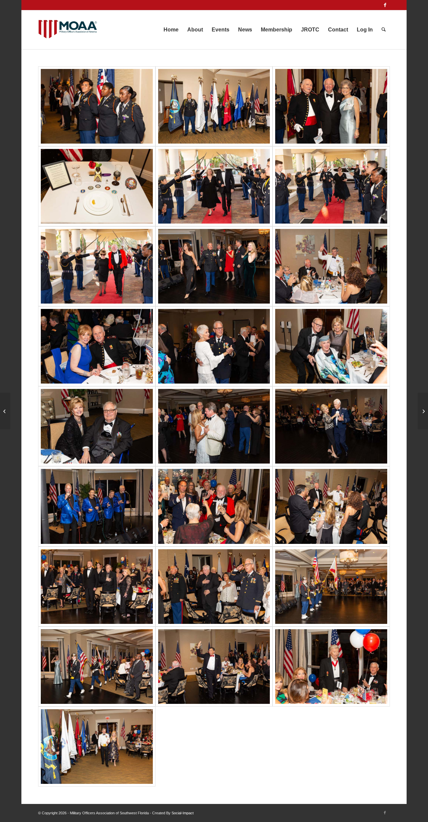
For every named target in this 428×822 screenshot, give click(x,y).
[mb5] (331, 346)
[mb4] (214, 346)
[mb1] (214, 266)
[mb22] (331, 106)
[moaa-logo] (67, 29)
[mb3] (96, 346)
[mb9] (96, 506)
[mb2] (331, 266)
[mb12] (331, 506)
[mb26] (96, 266)
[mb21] (214, 106)
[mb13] (96, 587)
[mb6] (96, 426)
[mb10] (214, 506)
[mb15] (331, 587)
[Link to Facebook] (385, 5)
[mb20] (96, 106)
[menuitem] (171, 29)
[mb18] (331, 667)
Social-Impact (183, 813)
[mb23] (96, 186)
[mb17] (214, 667)
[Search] (383, 29)
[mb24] (214, 186)
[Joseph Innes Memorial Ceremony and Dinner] (423, 411)
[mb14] (214, 587)
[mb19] (96, 747)
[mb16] (96, 667)
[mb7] (214, 426)
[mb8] (331, 426)
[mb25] (331, 186)
